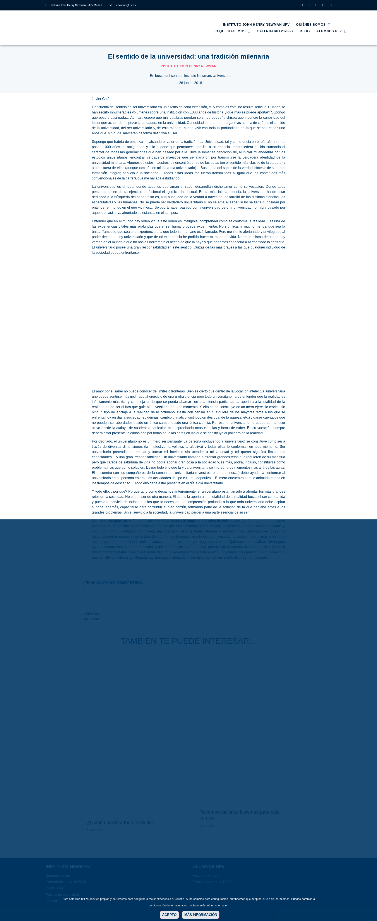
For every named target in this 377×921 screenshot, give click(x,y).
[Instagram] (302, 5)
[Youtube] (323, 5)
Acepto (169, 915)
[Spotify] (330, 5)
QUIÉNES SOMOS (311, 24)
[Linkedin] (316, 5)
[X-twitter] (309, 5)
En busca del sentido (166, 76)
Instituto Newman (197, 76)
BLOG (305, 31)
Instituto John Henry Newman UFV (256, 24)
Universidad (222, 76)
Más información (200, 915)
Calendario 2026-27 (275, 31)
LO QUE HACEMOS (230, 31)
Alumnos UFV (329, 31)
